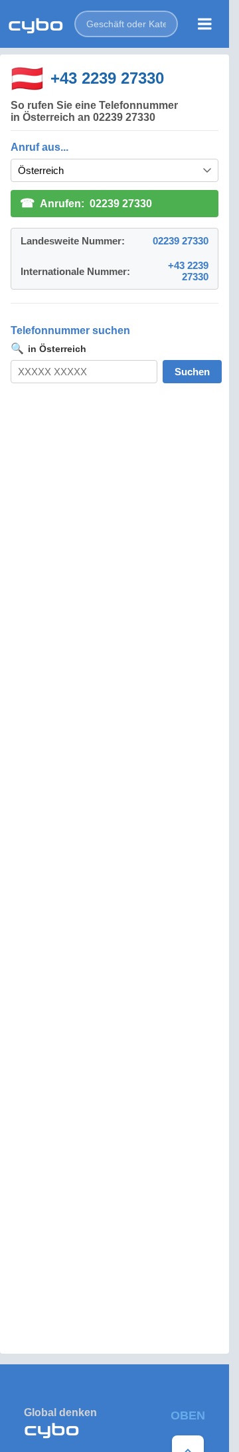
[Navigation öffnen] (205, 24)
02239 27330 (180, 240)
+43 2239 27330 (107, 78)
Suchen (192, 371)
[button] (126, 24)
